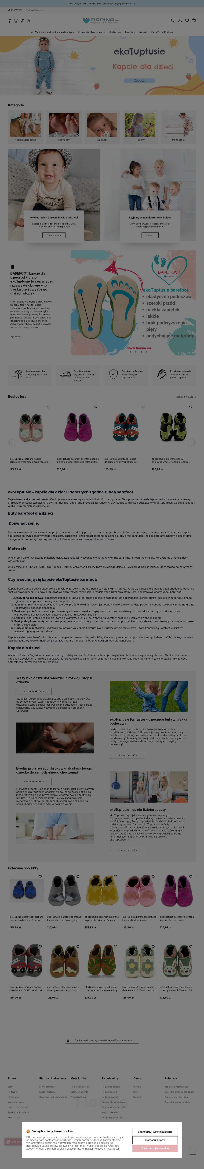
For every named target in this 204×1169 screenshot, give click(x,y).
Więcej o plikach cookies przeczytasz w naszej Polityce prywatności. (77, 1148)
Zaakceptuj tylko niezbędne (155, 1131)
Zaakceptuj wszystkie (155, 1148)
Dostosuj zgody (155, 1140)
